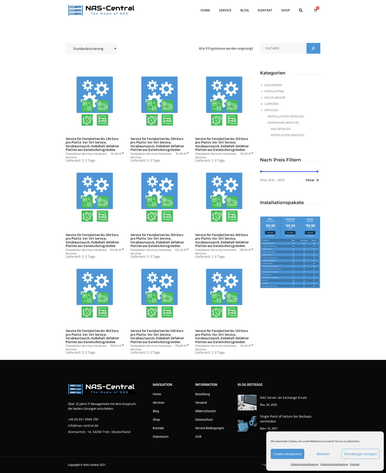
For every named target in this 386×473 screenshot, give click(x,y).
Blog (244, 10)
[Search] (313, 48)
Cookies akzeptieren (287, 454)
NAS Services (281, 129)
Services (271, 110)
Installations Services (286, 116)
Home (205, 10)
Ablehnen (323, 454)
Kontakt (354, 464)
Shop (285, 10)
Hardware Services (283, 122)
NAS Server (273, 85)
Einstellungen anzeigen (360, 454)
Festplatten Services (79, 153)
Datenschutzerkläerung (304, 464)
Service (225, 10)
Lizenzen (271, 104)
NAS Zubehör (274, 97)
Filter (310, 180)
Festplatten (274, 91)
